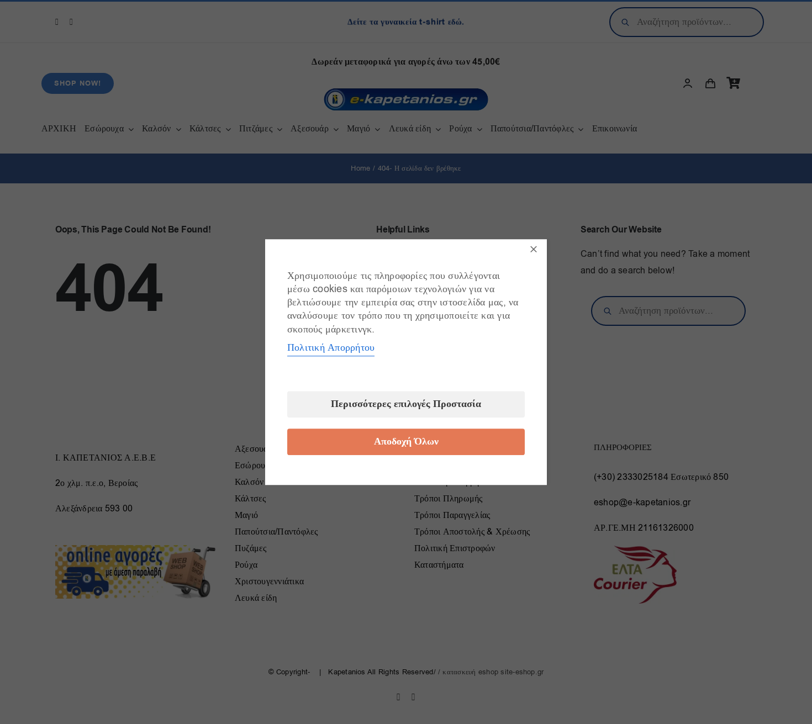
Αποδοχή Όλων (406, 441)
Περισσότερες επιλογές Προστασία (406, 404)
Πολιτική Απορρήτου (331, 347)
